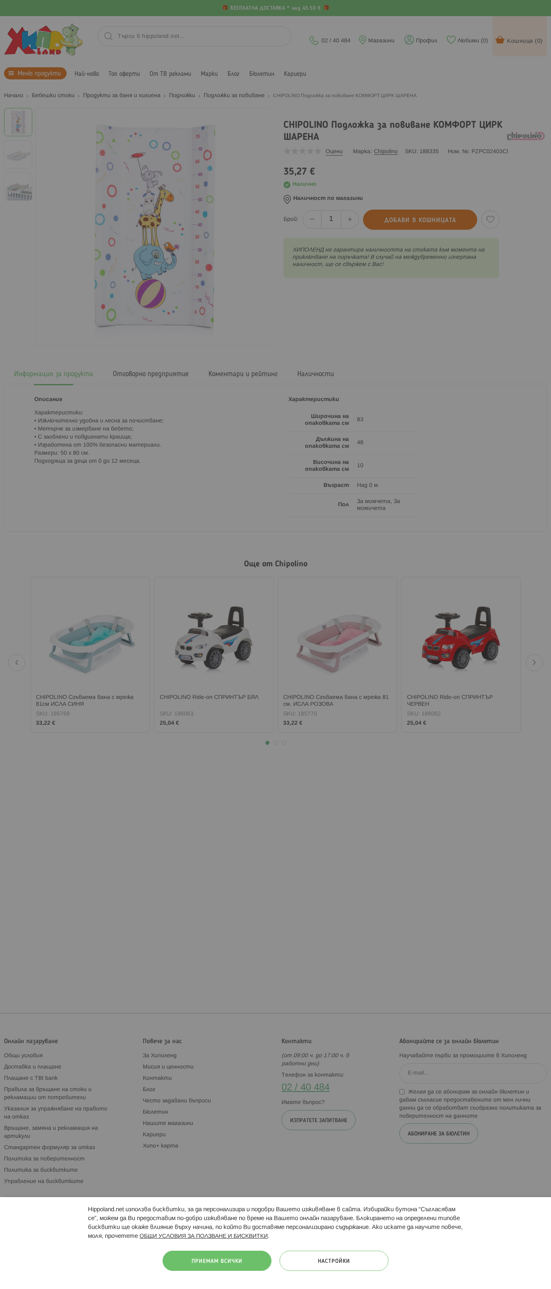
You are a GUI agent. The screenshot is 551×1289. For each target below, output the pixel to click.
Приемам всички (217, 1261)
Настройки (334, 1261)
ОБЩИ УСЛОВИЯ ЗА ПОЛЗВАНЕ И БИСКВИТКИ (204, 1236)
